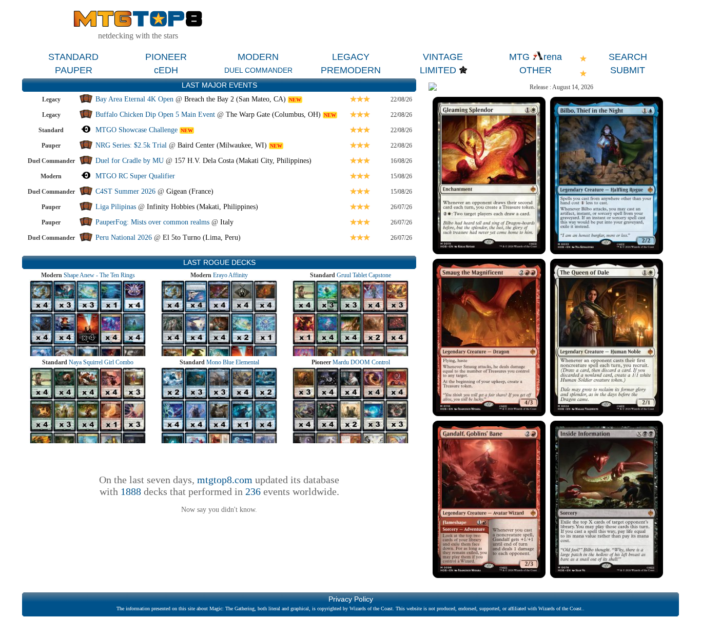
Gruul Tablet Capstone (364, 275)
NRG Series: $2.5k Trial (131, 145)
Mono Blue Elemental (232, 362)
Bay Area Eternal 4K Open (134, 99)
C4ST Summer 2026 (125, 191)
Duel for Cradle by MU (129, 160)
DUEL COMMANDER (258, 70)
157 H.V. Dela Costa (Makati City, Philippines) (242, 160)
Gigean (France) (189, 191)
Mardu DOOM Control (361, 362)
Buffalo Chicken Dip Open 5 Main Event (155, 114)
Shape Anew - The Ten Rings (99, 275)
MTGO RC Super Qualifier (135, 176)
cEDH (166, 70)
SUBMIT (627, 70)
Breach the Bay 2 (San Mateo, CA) (235, 99)
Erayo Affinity (230, 275)
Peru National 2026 (123, 237)
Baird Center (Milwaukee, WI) (222, 145)
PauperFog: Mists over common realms (152, 222)
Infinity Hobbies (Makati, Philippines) (202, 207)
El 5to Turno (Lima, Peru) (202, 237)
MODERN (258, 57)
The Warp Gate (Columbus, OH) (273, 114)
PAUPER (73, 70)
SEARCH (628, 57)
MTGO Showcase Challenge (136, 130)
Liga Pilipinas (116, 207)
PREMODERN (351, 70)
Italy (226, 222)
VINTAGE (443, 57)
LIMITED (438, 70)
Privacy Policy (350, 599)
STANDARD (73, 57)
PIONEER (166, 57)
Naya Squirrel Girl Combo (101, 362)
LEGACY (350, 57)
